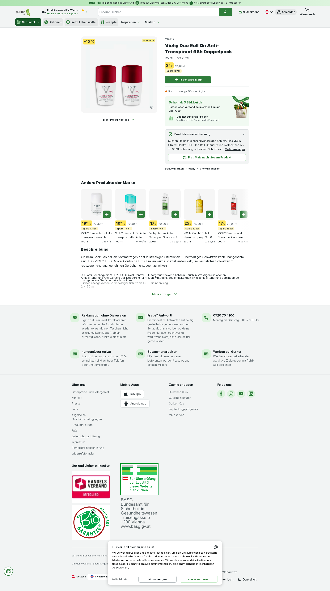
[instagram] (231, 394)
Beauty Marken (174, 168)
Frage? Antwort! (159, 315)
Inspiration (128, 22)
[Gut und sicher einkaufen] (91, 522)
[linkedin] (251, 394)
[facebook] (221, 394)
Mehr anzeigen (235, 149)
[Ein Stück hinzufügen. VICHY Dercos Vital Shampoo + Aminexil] (243, 214)
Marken (150, 22)
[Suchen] (225, 12)
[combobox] (158, 12)
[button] (286, 12)
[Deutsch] (268, 12)
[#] (139, 479)
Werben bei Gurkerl (227, 352)
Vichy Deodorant (210, 168)
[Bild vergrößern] (152, 107)
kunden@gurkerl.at (96, 352)
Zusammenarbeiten (162, 352)
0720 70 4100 (223, 315)
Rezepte (111, 22)
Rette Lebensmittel (83, 22)
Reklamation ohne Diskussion (104, 315)
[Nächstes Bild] (241, 203)
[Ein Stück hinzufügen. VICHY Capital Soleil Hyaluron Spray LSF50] (209, 214)
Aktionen (55, 22)
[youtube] (241, 394)
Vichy (191, 168)
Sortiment (28, 22)
